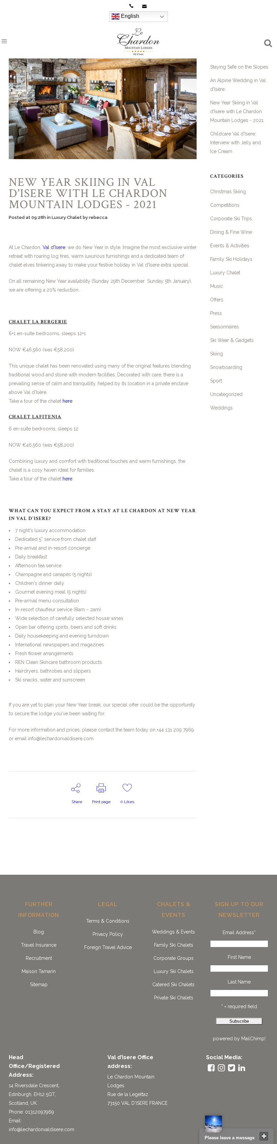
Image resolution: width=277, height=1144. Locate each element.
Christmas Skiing (228, 191)
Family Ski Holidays (231, 259)
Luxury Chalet (67, 217)
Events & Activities (229, 245)
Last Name (239, 982)
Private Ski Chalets (173, 997)
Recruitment (39, 958)
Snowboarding (226, 367)
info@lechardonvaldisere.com (41, 1129)
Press (216, 313)
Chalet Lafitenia (35, 417)
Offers (216, 299)
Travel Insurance (38, 945)
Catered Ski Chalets (173, 984)
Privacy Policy (108, 934)
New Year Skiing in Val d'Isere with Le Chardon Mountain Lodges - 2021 (236, 111)
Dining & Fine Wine (231, 232)
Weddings (221, 408)
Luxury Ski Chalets (174, 971)
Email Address (239, 932)
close (263, 1136)
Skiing (216, 353)
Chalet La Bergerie (38, 322)
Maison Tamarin (39, 971)
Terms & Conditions (107, 921)
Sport (216, 380)
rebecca (98, 217)
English (129, 16)
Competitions (225, 205)
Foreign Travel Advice (108, 947)
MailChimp (253, 1038)
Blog (38, 932)
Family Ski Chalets (173, 945)
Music (216, 286)
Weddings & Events (173, 932)
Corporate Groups (173, 958)
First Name (239, 957)
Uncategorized (226, 394)
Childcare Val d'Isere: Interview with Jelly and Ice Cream (235, 142)
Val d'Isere (54, 247)
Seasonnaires (224, 326)
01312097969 (39, 1112)
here (67, 401)
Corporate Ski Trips (231, 218)
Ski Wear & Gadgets (232, 340)
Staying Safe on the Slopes (239, 67)
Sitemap (39, 984)
